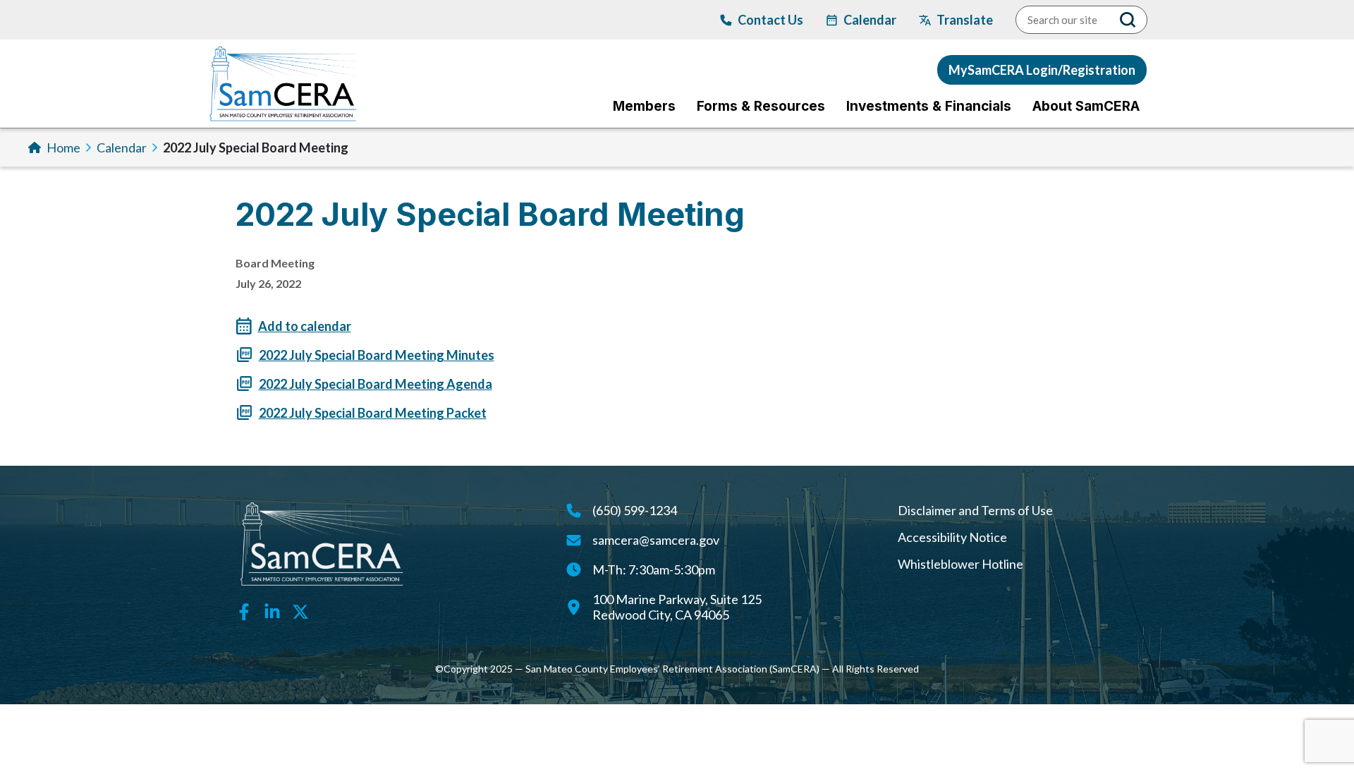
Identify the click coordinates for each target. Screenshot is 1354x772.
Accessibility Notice (952, 537)
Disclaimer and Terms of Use (975, 510)
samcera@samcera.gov (655, 540)
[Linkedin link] (272, 610)
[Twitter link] (300, 610)
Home (63, 147)
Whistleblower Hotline (960, 564)
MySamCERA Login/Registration (1042, 70)
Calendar (122, 147)
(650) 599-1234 (634, 510)
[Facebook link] (244, 610)
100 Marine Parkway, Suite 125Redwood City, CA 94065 (677, 606)
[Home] (283, 83)
